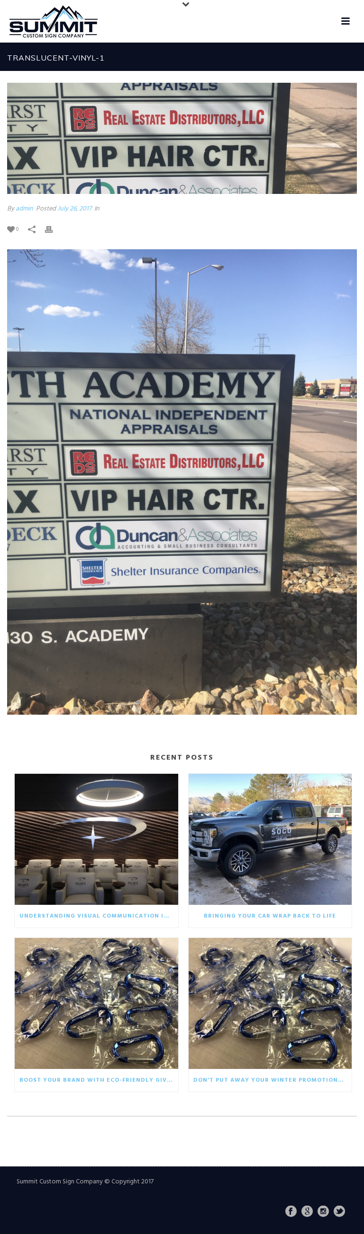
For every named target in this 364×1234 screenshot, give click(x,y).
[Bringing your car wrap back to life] (270, 839)
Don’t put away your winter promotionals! (272, 1080)
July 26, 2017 (74, 208)
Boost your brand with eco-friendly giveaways (98, 1080)
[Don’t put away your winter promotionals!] (270, 1003)
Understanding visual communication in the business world (98, 916)
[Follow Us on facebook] (291, 1212)
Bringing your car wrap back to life (270, 916)
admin (24, 208)
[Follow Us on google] (307, 1212)
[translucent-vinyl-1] (182, 138)
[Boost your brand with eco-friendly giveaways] (96, 1003)
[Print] (53, 229)
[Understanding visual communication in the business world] (96, 839)
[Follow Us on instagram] (323, 1212)
